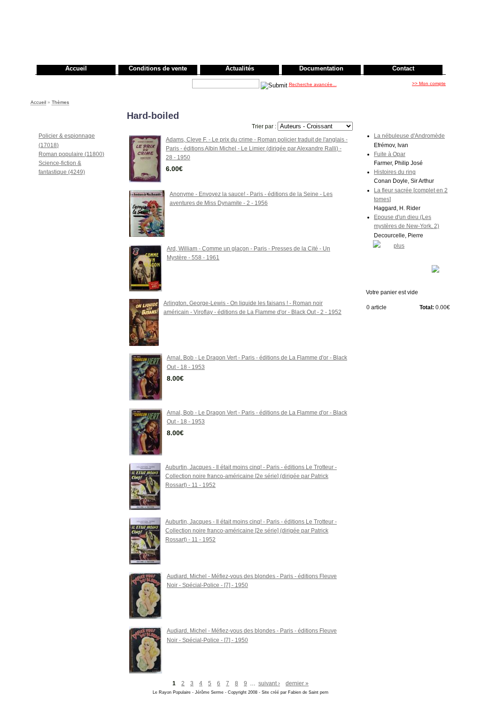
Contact (403, 68)
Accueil (76, 68)
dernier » (297, 683)
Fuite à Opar (389, 154)
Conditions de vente (158, 68)
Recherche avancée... (313, 84)
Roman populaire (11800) (71, 154)
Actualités (239, 68)
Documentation (321, 68)
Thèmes (60, 102)
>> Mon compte (429, 83)
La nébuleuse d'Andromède (409, 136)
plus (399, 246)
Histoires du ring (395, 172)
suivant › (269, 683)
